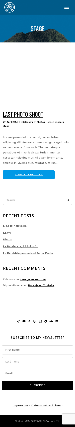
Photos (41, 122)
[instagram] (40, 321)
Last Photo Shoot (23, 114)
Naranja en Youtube (33, 279)
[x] (29, 321)
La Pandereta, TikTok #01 (20, 246)
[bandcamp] (45, 321)
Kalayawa (27, 122)
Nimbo (7, 239)
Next (59, 85)
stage (6, 126)
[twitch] (35, 321)
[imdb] (56, 321)
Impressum (20, 405)
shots (61, 122)
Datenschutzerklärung (46, 405)
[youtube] (24, 321)
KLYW (7, 233)
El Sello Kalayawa (15, 226)
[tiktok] (18, 321)
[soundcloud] (51, 321)
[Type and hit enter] (68, 200)
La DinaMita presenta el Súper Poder (28, 253)
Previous (15, 85)
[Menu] (67, 7)
